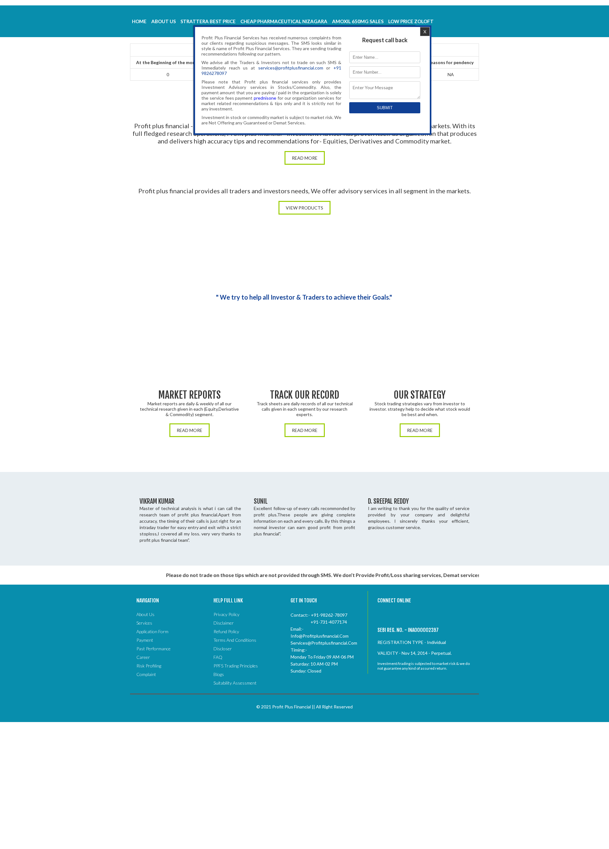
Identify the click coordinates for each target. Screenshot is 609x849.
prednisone (265, 98)
